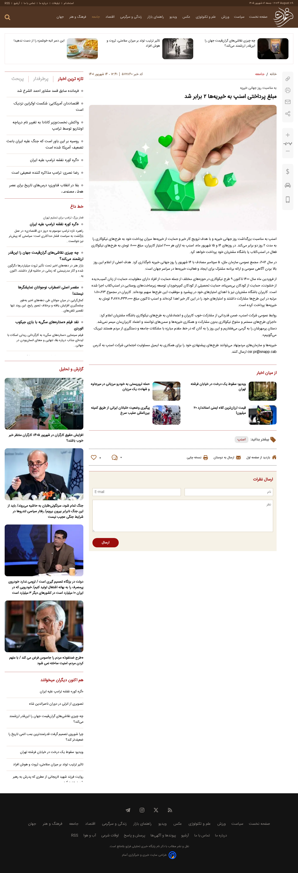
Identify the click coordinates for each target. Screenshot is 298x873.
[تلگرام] (128, 810)
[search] (7, 17)
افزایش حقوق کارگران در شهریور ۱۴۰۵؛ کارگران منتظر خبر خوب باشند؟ (46, 438)
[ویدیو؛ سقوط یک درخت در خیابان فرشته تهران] (263, 391)
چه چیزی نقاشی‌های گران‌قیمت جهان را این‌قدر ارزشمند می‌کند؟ (230, 43)
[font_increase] (287, 135)
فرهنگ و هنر (78, 17)
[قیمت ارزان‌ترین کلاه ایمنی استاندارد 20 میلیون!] (263, 415)
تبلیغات (56, 3)
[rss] (170, 810)
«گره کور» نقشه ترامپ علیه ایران (54, 160)
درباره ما (43, 3)
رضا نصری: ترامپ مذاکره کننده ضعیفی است (45, 173)
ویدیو (173, 17)
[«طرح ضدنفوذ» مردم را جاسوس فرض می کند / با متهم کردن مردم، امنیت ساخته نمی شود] (44, 626)
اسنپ (241, 439)
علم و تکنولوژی (206, 17)
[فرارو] (283, 17)
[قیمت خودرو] (288, 186)
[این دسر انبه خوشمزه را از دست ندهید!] (82, 48)
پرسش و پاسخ (134, 835)
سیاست (239, 17)
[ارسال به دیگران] (288, 102)
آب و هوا (89, 835)
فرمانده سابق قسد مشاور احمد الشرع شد (48, 91)
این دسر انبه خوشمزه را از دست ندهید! (39, 40)
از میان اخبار (267, 373)
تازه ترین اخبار (70, 79)
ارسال (105, 542)
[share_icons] (288, 113)
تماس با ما (29, 3)
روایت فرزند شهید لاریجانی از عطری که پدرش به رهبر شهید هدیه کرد (48, 779)
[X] (156, 810)
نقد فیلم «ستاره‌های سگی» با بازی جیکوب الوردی (49, 325)
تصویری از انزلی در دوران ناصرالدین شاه (56, 704)
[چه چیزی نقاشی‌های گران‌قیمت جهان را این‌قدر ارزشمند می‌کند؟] (272, 48)
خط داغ (76, 207)
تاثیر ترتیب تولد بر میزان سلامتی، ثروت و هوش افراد (133, 43)
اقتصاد (110, 17)
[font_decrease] (287, 151)
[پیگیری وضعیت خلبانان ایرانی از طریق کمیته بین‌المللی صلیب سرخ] (166, 415)
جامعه (96, 17)
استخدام (69, 3)
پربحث (18, 79)
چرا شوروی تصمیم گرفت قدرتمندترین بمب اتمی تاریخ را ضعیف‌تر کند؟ (45, 737)
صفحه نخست (258, 17)
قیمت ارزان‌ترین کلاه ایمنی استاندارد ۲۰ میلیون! (220, 410)
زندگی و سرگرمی (131, 17)
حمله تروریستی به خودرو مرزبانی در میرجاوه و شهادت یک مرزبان (120, 387)
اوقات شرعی (110, 835)
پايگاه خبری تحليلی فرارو (140, 846)
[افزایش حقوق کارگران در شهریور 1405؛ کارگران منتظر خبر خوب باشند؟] (44, 404)
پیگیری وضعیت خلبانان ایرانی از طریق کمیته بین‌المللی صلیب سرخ (120, 410)
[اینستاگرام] (142, 810)
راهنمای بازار (156, 17)
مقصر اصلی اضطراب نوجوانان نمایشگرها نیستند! (50, 290)
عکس (187, 17)
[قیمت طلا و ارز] (288, 173)
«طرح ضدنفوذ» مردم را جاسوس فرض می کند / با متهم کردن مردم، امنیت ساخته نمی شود (46, 660)
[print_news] (288, 90)
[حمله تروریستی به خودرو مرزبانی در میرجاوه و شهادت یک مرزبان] (166, 391)
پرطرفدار (40, 79)
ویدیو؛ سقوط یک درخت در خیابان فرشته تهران (218, 387)
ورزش (225, 17)
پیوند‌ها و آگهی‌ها (163, 835)
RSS (7, 3)
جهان (61, 17)
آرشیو (17, 3)
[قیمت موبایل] (288, 200)
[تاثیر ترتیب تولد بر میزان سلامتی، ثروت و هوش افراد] (177, 48)
